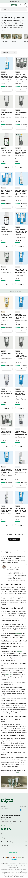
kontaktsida (20, 819)
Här (2, 698)
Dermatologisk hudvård (14, 1)
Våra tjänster (5, 838)
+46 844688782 (6, 817)
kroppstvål (19, 651)
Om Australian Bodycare (8, 842)
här (18, 772)
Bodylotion (9, 674)
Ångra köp (3, 825)
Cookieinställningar (22, 863)
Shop (2, 834)
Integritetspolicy (5, 863)
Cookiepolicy (13, 863)
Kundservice (5, 845)
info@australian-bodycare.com (10, 815)
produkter (18, 633)
